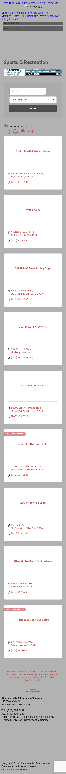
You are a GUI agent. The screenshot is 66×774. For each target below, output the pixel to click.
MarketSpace (8, 12)
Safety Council (9, 19)
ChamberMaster (18, 769)
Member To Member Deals (30, 674)
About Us (43, 12)
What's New (54, 15)
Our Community (29, 15)
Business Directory (15, 672)
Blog (11, 2)
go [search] (34, 108)
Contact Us (52, 2)
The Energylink (11, 22)
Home (4, 2)
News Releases (33, 672)
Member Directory (27, 12)
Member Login (36, 2)
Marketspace (51, 674)
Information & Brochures (44, 677)
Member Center (10, 15)
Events (42, 15)
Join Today (21, 2)
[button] (6, 126)
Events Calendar (49, 672)
